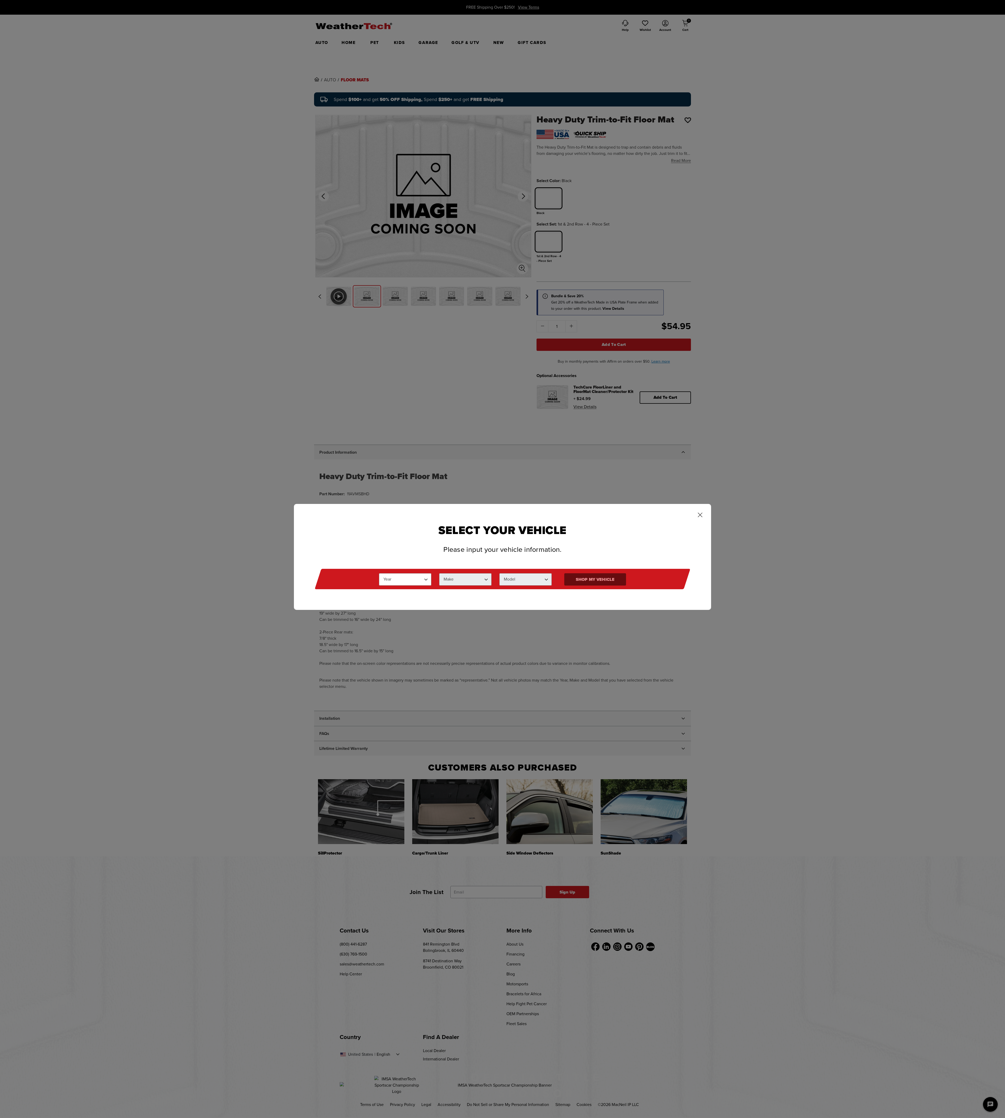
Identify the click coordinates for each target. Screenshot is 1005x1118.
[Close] (700, 515)
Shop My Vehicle (595, 579)
